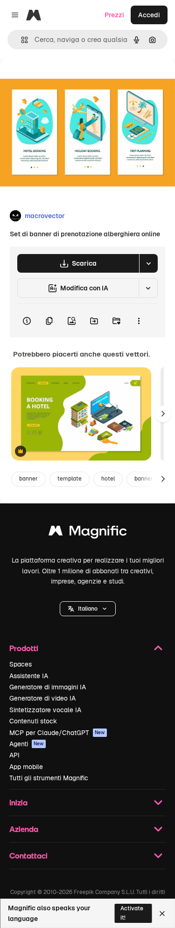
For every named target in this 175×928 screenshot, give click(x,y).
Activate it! (131, 913)
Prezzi (114, 15)
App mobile (26, 767)
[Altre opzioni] (138, 320)
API (14, 755)
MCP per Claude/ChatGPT (57, 733)
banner (28, 478)
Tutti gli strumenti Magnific (48, 778)
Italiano (88, 608)
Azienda (23, 829)
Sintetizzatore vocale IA (45, 710)
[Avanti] (162, 414)
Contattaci (28, 855)
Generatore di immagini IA (47, 687)
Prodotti (23, 648)
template (69, 478)
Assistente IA (28, 676)
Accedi (149, 15)
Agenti (26, 744)
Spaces (20, 664)
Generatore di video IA (42, 698)
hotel (108, 478)
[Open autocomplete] (21, 39)
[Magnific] (88, 533)
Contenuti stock (33, 721)
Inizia (18, 802)
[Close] (162, 913)
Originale (62, 80)
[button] (88, 608)
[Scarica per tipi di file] (148, 263)
